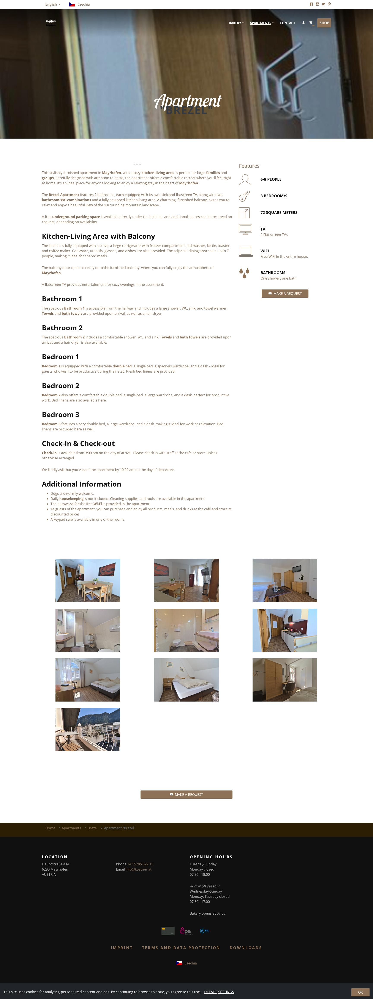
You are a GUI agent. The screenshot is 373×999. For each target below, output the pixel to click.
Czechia (83, 4)
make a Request (287, 293)
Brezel (93, 828)
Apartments (260, 23)
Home (50, 828)
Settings (226, 992)
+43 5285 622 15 (140, 864)
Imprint (122, 947)
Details (210, 992)
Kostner (88, 22)
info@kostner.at (139, 869)
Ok (360, 992)
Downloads (246, 947)
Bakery (235, 23)
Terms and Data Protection (181, 947)
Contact (287, 23)
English (51, 4)
